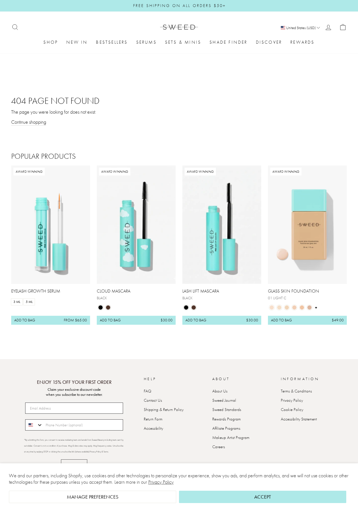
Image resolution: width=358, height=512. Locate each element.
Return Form (153, 419)
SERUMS (146, 42)
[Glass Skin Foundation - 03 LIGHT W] (286, 307)
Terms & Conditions (296, 391)
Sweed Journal (224, 400)
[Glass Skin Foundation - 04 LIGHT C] (294, 307)
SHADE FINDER (228, 42)
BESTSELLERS (112, 42)
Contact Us (153, 400)
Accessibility (153, 428)
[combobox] (34, 425)
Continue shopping (28, 122)
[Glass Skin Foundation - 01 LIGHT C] (271, 307)
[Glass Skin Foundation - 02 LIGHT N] (279, 307)
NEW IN (77, 42)
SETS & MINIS (183, 42)
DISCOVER (269, 42)
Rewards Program (226, 419)
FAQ (147, 391)
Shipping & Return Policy (163, 409)
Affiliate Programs (226, 428)
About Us (219, 391)
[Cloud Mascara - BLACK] (100, 307)
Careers (218, 447)
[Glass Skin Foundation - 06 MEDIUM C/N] (309, 307)
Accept (262, 497)
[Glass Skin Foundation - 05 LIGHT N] (302, 307)
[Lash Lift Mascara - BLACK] (186, 307)
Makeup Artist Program (230, 437)
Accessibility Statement (299, 419)
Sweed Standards (226, 409)
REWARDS (302, 42)
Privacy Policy (161, 482)
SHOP (50, 42)
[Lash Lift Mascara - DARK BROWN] (193, 307)
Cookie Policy (292, 409)
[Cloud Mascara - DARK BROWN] (108, 307)
